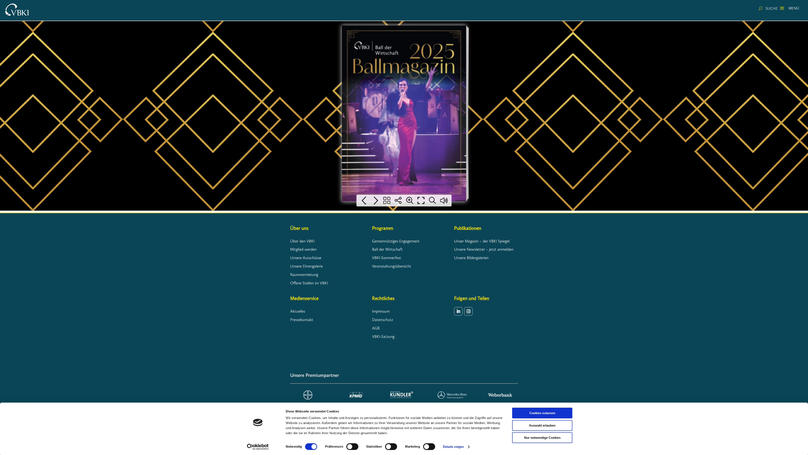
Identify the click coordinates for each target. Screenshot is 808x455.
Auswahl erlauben (542, 425)
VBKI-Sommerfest (386, 257)
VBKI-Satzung (383, 336)
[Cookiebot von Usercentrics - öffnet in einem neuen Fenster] (257, 447)
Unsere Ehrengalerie (306, 266)
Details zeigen (453, 446)
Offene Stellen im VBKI (309, 283)
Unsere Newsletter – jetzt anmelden (483, 249)
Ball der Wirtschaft (387, 249)
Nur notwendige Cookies (542, 437)
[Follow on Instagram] (468, 311)
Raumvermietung (304, 274)
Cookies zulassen (542, 413)
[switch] (352, 446)
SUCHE (771, 8)
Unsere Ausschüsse (305, 257)
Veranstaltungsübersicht (391, 266)
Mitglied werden (303, 249)
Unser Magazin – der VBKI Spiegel (482, 241)
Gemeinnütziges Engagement (396, 241)
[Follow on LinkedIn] (458, 311)
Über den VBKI (302, 241)
